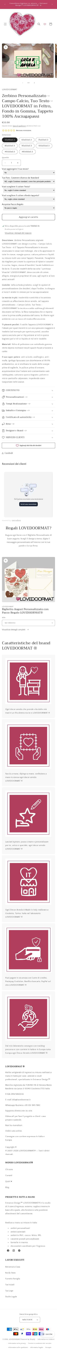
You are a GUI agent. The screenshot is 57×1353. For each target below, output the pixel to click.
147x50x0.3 (10, 152)
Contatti (8, 1175)
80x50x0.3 (10, 146)
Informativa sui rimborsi (46, 1339)
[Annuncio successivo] (52, 4)
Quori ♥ (8, 1181)
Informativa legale (36, 1347)
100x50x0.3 (44, 146)
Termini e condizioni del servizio (39, 1343)
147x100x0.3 (27, 152)
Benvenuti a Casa (12, 1267)
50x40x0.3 (10, 140)
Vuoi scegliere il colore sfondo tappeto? (20, 195)
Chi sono (9, 1169)
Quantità (5, 157)
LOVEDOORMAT (15, 1339)
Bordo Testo (10, 1273)
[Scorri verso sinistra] (23, 83)
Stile (3, 617)
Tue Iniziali (9, 1285)
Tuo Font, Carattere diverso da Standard (20, 178)
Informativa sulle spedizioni (18, 1347)
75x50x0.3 (43, 140)
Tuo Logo (9, 1291)
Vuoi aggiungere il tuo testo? (15, 169)
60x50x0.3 (27, 140)
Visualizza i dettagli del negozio (18, 233)
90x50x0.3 (27, 146)
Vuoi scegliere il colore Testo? (16, 187)
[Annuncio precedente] (5, 4)
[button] (5, 24)
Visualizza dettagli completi (14, 630)
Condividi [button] (9, 453)
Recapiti (48, 1347)
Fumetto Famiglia (12, 1279)
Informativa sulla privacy (17, 1343)
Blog (7, 1187)
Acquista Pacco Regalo (12, 204)
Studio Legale (11, 1297)
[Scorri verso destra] (34, 83)
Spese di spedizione (19, 126)
